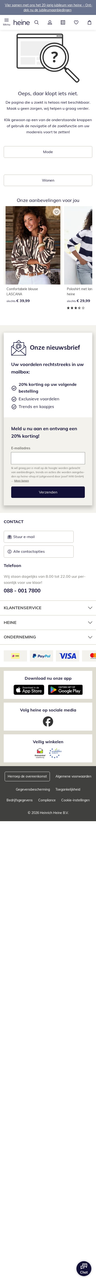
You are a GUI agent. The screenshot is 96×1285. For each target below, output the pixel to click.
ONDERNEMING (20, 637)
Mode (48, 151)
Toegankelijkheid (67, 789)
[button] (6, 22)
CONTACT (14, 521)
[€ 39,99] (33, 245)
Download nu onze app (48, 678)
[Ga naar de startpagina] (21, 22)
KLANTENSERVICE (22, 607)
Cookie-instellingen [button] (75, 800)
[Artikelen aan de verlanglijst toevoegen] (56, 211)
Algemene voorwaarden (73, 776)
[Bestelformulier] (63, 22)
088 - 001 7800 (22, 590)
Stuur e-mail (24, 538)
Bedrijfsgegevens (20, 800)
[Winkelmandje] (89, 22)
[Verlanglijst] (76, 22)
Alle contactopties (29, 551)
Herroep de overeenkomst (27, 776)
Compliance (47, 800)
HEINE (10, 622)
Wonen (48, 180)
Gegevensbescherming (33, 789)
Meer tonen (21, 480)
